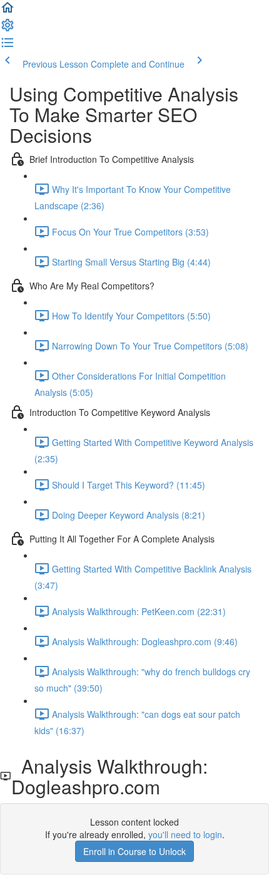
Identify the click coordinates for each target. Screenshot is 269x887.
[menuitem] (7, 29)
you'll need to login (185, 834)
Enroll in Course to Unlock (134, 851)
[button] (7, 11)
